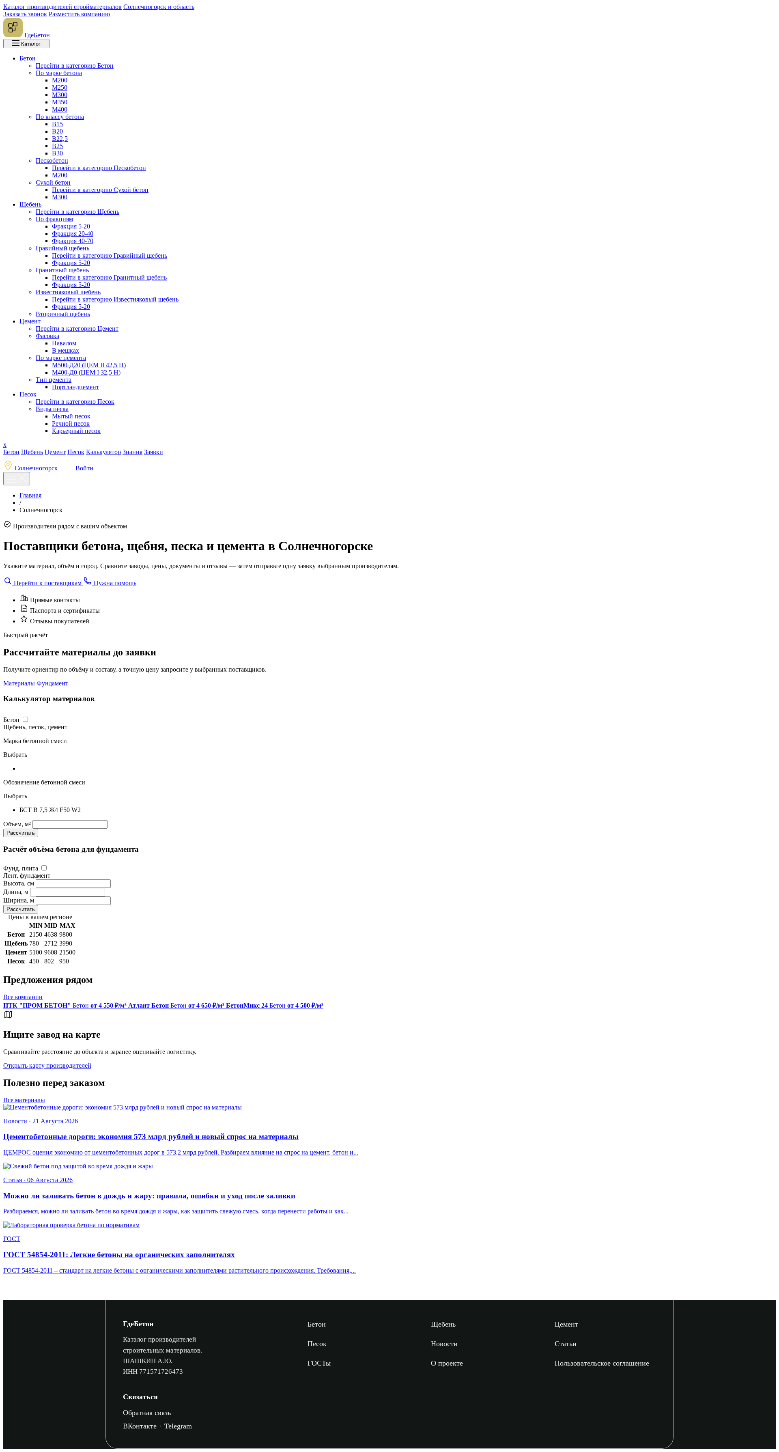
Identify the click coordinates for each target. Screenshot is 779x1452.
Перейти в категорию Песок (75, 401)
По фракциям (54, 218)
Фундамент (52, 683)
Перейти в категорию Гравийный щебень (109, 255)
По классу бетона (60, 116)
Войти (83, 468)
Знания (132, 451)
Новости (444, 1344)
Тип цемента (53, 379)
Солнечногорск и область (158, 6)
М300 (59, 94)
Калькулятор (103, 451)
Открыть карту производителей (47, 1065)
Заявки (153, 451)
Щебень (30, 204)
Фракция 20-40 (72, 233)
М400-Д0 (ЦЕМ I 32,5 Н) (86, 372)
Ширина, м (18, 900)
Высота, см (18, 883)
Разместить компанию (79, 14)
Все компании (23, 996)
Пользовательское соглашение (602, 1363)
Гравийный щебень (62, 248)
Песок (28, 394)
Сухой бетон (53, 182)
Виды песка (52, 408)
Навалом (64, 343)
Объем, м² (17, 824)
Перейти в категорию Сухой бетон (100, 189)
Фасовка (47, 335)
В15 (57, 124)
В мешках (65, 350)
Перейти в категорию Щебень (77, 211)
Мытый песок (71, 416)
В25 (57, 145)
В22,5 (60, 138)
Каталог (30, 44)
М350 (59, 102)
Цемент (30, 321)
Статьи (566, 1344)
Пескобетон (52, 160)
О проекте (447, 1363)
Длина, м (15, 891)
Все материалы (24, 1100)
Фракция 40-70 (72, 240)
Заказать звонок (25, 14)
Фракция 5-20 (71, 226)
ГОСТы (319, 1363)
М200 (59, 80)
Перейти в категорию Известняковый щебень (115, 299)
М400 (59, 109)
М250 (59, 87)
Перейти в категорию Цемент (77, 328)
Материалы (19, 683)
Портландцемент (75, 386)
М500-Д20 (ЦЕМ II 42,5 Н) (89, 365)
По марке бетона (59, 72)
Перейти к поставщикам (47, 583)
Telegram (178, 1426)
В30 (57, 153)
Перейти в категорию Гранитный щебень (109, 277)
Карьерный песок (76, 430)
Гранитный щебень (62, 270)
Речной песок (71, 423)
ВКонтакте (140, 1426)
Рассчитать (20, 833)
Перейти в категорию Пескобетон (99, 167)
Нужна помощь (114, 583)
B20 (57, 131)
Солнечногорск (36, 468)
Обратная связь (147, 1413)
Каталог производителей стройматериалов (62, 6)
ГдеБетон (138, 1324)
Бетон (27, 58)
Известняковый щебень (68, 292)
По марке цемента (61, 357)
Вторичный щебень (63, 313)
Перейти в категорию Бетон (75, 65)
